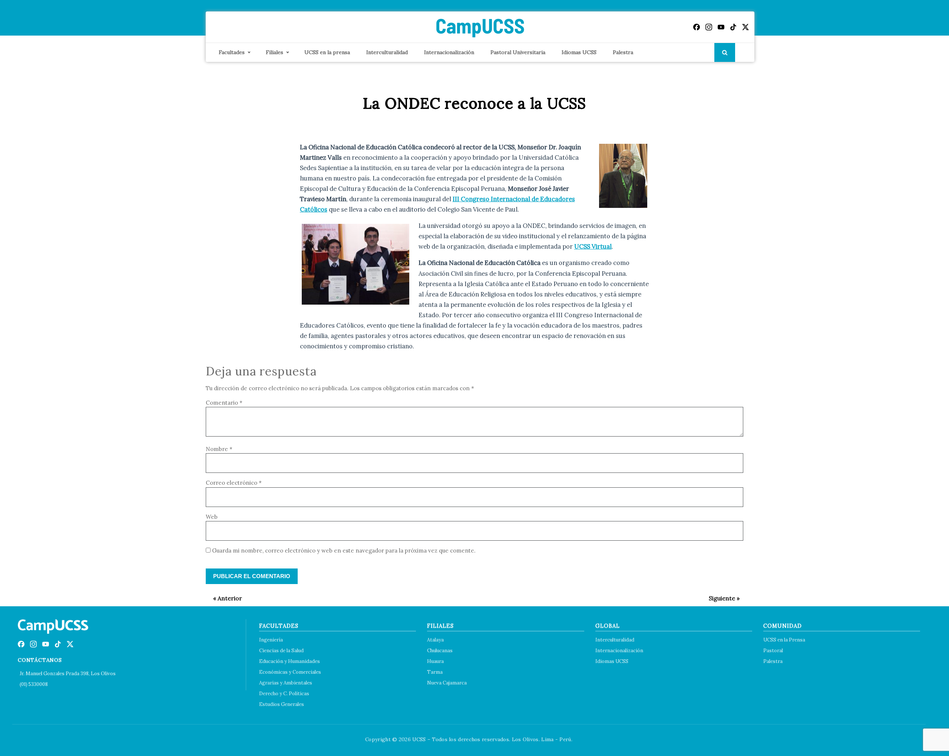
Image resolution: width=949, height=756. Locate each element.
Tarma (435, 672)
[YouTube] (721, 27)
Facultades (232, 52)
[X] (745, 27)
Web (212, 516)
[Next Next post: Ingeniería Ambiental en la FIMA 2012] (720, 598)
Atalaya (435, 640)
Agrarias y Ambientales (285, 683)
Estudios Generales (281, 704)
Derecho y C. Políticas (284, 693)
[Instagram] (708, 27)
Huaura (435, 661)
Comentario (224, 402)
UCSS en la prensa (327, 52)
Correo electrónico (234, 482)
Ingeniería (271, 640)
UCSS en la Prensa (784, 640)
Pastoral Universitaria (517, 52)
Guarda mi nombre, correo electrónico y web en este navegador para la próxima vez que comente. (344, 550)
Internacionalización (449, 52)
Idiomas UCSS (579, 52)
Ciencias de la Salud (281, 650)
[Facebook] (696, 27)
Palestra (623, 52)
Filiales (274, 52)
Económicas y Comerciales (290, 672)
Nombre (219, 448)
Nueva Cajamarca (447, 683)
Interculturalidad (387, 52)
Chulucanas (440, 650)
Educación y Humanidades (289, 661)
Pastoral (773, 650)
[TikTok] (733, 27)
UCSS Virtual (593, 246)
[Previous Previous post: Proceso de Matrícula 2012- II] (224, 598)
